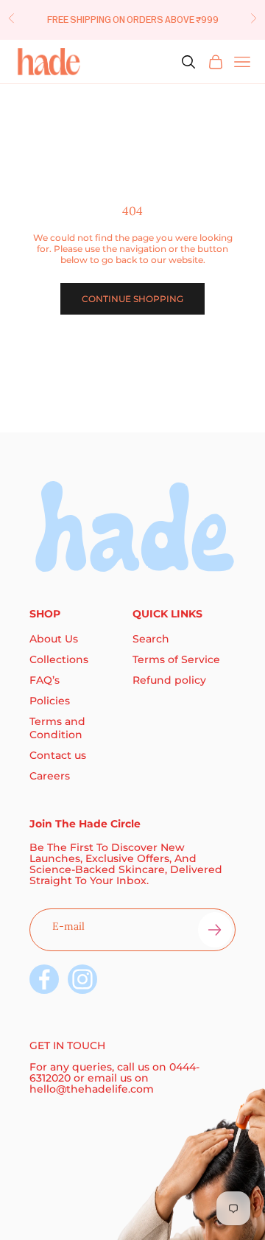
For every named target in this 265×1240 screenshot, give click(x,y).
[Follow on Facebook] (44, 979)
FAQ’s (44, 680)
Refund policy (169, 680)
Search (150, 638)
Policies (49, 700)
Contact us (57, 755)
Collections (58, 659)
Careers (49, 775)
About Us (53, 638)
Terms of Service (176, 659)
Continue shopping (132, 298)
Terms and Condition (57, 728)
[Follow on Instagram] (82, 979)
